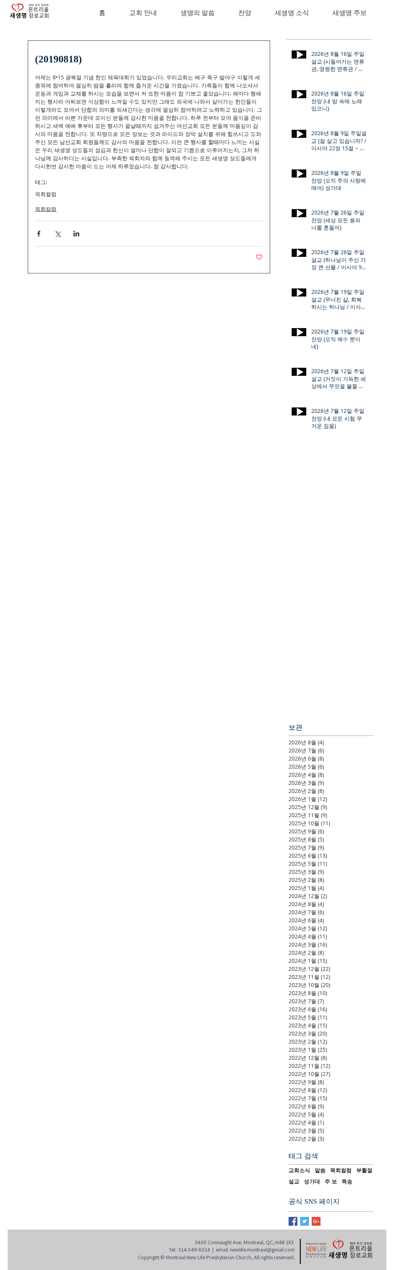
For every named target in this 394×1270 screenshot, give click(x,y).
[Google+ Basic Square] (316, 1221)
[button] (143, 13)
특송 (347, 1181)
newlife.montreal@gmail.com (262, 1249)
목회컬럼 (46, 194)
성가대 (312, 1181)
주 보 (331, 1181)
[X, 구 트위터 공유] (57, 233)
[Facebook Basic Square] (293, 1221)
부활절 (364, 1170)
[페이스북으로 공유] (38, 233)
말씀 (320, 1170)
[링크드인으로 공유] (76, 233)
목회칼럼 (46, 209)
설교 (294, 1181)
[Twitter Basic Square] (304, 1221)
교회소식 (299, 1170)
